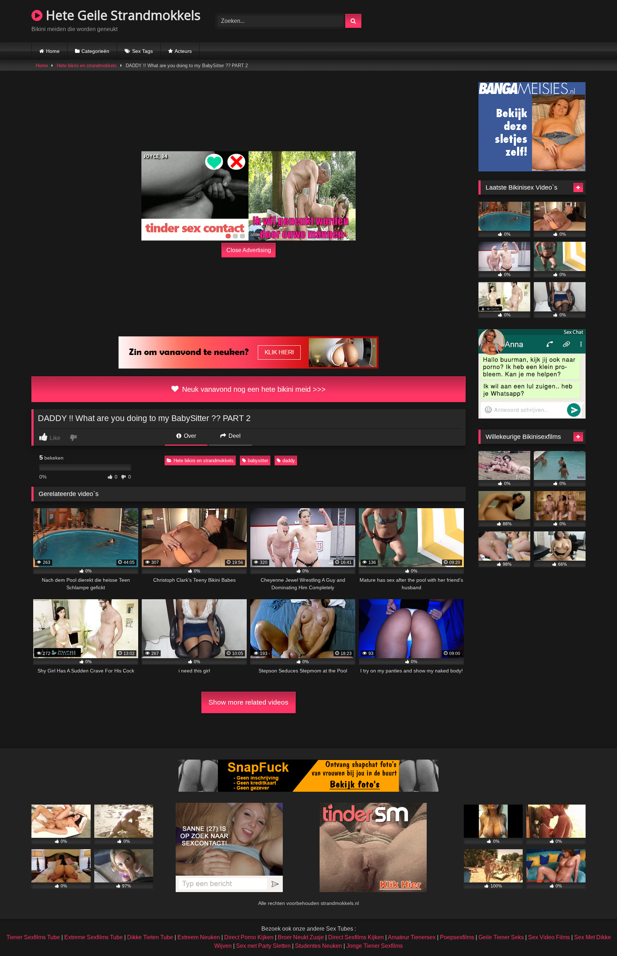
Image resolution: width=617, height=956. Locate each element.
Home (53, 51)
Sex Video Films (549, 937)
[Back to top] (595, 935)
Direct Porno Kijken (249, 937)
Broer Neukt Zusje (301, 937)
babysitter (258, 460)
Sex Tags (142, 51)
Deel (234, 436)
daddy (288, 460)
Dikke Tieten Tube (150, 937)
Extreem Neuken (198, 937)
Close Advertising (248, 250)
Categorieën (95, 51)
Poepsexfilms (457, 937)
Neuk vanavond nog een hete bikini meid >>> (253, 389)
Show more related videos (249, 702)
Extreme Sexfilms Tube (93, 937)
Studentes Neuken (318, 946)
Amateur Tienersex (412, 937)
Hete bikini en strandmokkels (87, 65)
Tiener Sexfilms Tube (33, 937)
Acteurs (183, 51)
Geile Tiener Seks (501, 937)
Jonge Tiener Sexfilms (374, 946)
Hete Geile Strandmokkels (121, 15)
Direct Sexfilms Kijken (356, 937)
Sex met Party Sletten (263, 946)
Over (189, 436)
